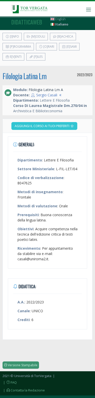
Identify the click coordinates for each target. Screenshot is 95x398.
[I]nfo (14, 36)
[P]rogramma (20, 46)
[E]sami (71, 46)
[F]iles (38, 56)
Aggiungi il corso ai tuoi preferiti (42, 126)
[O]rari (48, 46)
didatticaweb (26, 22)
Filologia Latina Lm (24, 76)
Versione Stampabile (22, 365)
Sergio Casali (46, 95)
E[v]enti (15, 56)
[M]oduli (37, 36)
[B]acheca (64, 36)
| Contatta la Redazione (24, 390)
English (60, 19)
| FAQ (10, 382)
